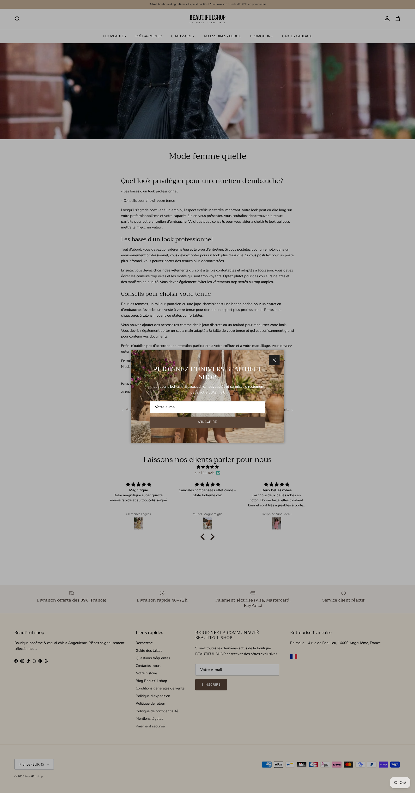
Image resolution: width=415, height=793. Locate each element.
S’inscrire (207, 422)
